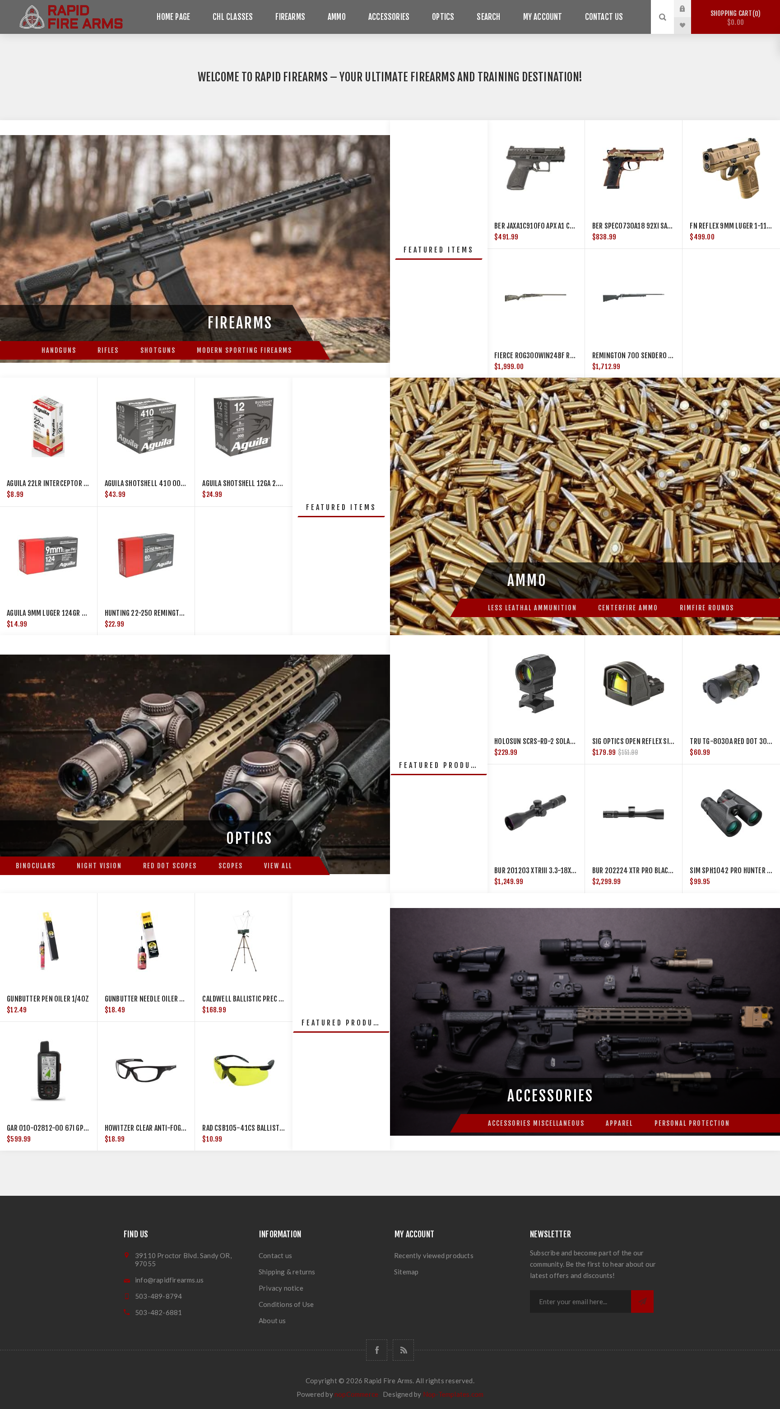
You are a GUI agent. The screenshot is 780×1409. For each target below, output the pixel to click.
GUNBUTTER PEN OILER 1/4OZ (48, 998)
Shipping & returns (287, 1272)
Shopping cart (734, 18)
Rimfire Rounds (707, 608)
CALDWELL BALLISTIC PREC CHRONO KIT (257, 998)
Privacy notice (281, 1288)
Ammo (337, 17)
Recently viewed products (434, 1255)
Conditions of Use (286, 1304)
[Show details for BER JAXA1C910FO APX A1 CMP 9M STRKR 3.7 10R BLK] (536, 168)
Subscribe (642, 1301)
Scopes (230, 866)
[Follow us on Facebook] (376, 1350)
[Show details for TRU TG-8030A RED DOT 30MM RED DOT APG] (731, 683)
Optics (443, 17)
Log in (689, 8)
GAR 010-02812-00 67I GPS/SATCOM (59, 1128)
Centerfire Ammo (628, 608)
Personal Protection (692, 1123)
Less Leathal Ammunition (532, 608)
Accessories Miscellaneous (536, 1123)
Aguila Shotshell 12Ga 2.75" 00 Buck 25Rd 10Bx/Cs (279, 483)
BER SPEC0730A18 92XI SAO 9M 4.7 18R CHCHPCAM (665, 225)
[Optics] (195, 764)
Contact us (604, 17)
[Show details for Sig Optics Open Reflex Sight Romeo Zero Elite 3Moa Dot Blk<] (633, 683)
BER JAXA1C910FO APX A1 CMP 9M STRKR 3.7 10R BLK (569, 225)
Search (488, 17)
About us (272, 1320)
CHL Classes (233, 17)
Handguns (59, 350)
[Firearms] (195, 249)
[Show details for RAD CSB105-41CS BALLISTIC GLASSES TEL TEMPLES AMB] (243, 1070)
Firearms (290, 17)
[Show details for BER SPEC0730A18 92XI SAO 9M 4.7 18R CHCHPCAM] (633, 168)
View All (278, 866)
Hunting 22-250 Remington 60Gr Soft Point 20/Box (183, 613)
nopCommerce (356, 1394)
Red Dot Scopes (170, 866)
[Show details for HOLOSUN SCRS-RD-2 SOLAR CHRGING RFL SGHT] (536, 683)
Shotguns (158, 350)
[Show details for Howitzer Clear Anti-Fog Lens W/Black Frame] (146, 1070)
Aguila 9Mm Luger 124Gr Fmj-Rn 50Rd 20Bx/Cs (76, 613)
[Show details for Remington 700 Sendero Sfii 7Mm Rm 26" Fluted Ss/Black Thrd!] (633, 297)
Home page (173, 17)
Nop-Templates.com (453, 1394)
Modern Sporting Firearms (244, 350)
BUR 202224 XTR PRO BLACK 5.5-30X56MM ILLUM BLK (669, 870)
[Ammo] (585, 506)
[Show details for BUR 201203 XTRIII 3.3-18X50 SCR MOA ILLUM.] (536, 813)
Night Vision (99, 866)
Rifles (108, 350)
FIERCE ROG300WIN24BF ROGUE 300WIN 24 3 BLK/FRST (573, 355)
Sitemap (406, 1272)
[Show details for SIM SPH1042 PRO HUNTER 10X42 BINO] (731, 813)
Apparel (619, 1123)
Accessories (388, 17)
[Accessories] (585, 1022)
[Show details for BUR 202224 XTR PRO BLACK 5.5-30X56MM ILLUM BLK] (633, 813)
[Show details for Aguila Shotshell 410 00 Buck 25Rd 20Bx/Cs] (146, 426)
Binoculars (36, 866)
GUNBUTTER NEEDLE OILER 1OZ (147, 998)
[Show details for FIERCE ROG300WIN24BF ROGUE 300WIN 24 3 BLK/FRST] (536, 297)
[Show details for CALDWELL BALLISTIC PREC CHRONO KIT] (243, 941)
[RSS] (403, 1350)
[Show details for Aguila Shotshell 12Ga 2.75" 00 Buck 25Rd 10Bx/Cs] (243, 426)
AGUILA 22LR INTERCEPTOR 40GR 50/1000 (66, 483)
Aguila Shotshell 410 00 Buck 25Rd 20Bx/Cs (172, 483)
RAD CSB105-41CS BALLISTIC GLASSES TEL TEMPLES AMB (282, 1128)
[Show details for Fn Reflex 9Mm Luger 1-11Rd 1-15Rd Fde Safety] (731, 168)
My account (542, 17)
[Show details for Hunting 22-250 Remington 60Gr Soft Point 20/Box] (146, 555)
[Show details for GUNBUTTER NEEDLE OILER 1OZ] (146, 941)
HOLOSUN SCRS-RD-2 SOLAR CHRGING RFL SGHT (560, 741)
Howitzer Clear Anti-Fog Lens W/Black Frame (174, 1128)
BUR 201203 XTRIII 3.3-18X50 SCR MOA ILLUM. (560, 870)
